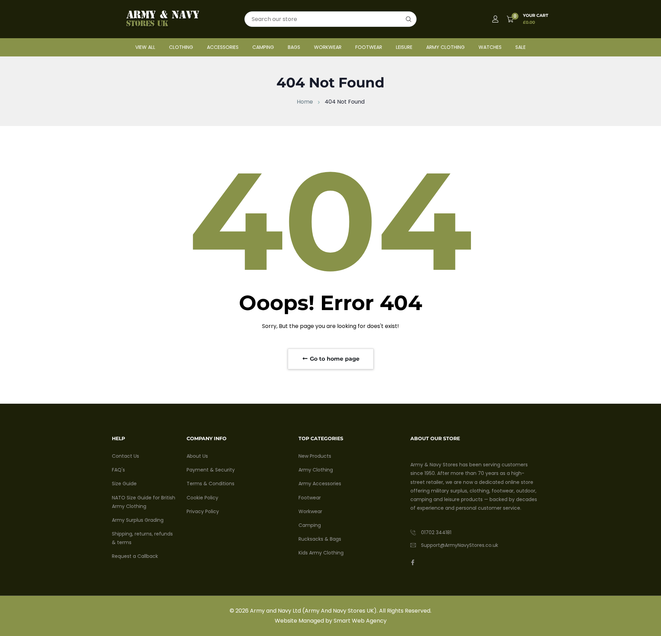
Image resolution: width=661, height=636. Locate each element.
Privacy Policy (203, 511)
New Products (314, 456)
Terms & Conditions (210, 483)
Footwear (309, 497)
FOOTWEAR (368, 47)
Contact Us (125, 456)
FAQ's (118, 469)
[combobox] (330, 19)
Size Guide (124, 483)
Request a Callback (135, 556)
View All (145, 47)
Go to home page (333, 359)
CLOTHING (181, 47)
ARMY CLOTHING (445, 47)
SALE (520, 47)
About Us (197, 456)
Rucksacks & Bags (319, 539)
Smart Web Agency (360, 621)
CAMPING (263, 47)
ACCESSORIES (223, 47)
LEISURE (404, 47)
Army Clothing (315, 469)
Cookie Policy (202, 497)
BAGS (294, 47)
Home (305, 102)
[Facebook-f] (412, 562)
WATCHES (490, 47)
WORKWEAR (328, 47)
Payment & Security (211, 469)
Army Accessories (319, 483)
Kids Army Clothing (321, 552)
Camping (309, 525)
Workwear (310, 511)
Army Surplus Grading (138, 520)
